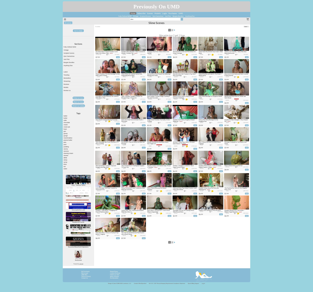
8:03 (196, 186)
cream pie (67, 127)
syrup (65, 162)
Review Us (67, 90)
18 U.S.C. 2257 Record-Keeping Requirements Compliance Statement (167, 283)
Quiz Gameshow (158, 16)
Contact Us (84, 278)
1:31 (196, 208)
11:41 (170, 164)
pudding (66, 147)
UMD (181, 13)
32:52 (196, 140)
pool (65, 144)
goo (65, 131)
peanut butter (68, 140)
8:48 (145, 118)
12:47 (196, 94)
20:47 (221, 164)
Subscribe (141, 13)
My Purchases (85, 271)
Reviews (66, 84)
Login (164, 13)
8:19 (248, 164)
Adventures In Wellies (78, 234)
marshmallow (68, 138)
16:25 (144, 50)
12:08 (118, 94)
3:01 (222, 118)
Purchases (172, 13)
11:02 (118, 72)
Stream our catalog (78, 106)
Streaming (67, 81)
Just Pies (168, 16)
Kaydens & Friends (78, 222)
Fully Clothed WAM (124, 16)
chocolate (67, 122)
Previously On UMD (156, 7)
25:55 (144, 231)
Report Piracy (114, 271)
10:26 (118, 186)
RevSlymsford (78, 260)
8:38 (222, 72)
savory (66, 149)
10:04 (144, 140)
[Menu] (65, 19)
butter (65, 118)
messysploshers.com (78, 210)
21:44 (247, 118)
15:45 (144, 208)
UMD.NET (84, 274)
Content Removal (115, 273)
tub (65, 166)
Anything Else (190, 16)
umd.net (81, 264)
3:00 (170, 208)
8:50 (196, 164)
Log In (203, 283)
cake (65, 120)
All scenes (68, 23)
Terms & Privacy (86, 276)
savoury (66, 151)
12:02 (170, 118)
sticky (65, 160)
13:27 (118, 140)
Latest (66, 72)
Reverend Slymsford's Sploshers (78, 247)
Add (118, 57)
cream (66, 125)
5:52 (170, 94)
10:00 (144, 94)
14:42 (247, 50)
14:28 (247, 140)
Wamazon (78, 197)
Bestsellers (67, 78)
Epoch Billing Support (193, 283)
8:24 (145, 186)
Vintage (135, 16)
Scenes (150, 13)
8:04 (119, 208)
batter (65, 116)
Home (133, 13)
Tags (78, 113)
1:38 (170, 50)
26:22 (221, 208)
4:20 (170, 72)
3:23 (248, 72)
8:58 (119, 231)
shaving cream (68, 153)
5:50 (248, 94)
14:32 (221, 50)
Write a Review (114, 276)
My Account (84, 273)
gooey (66, 133)
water (65, 169)
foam (65, 129)
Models (157, 13)
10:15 (118, 118)
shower (66, 155)
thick (65, 164)
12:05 (118, 164)
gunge (66, 136)
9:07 (248, 186)
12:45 (170, 186)
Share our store (78, 102)
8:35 (222, 140)
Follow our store (78, 98)
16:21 (247, 208)
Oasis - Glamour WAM (78, 185)
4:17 (222, 94)
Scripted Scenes (145, 16)
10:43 (144, 72)
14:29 (221, 186)
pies (65, 142)
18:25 (118, 50)
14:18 (144, 164)
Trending (66, 75)
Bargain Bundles (178, 16)
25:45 (196, 118)
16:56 (196, 72)
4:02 (196, 50)
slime (65, 158)
